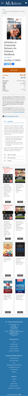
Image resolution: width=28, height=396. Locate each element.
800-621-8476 (15, 332)
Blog (14, 362)
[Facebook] (5, 64)
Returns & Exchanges (14, 348)
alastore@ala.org (14, 335)
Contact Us (14, 379)
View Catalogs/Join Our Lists (14, 367)
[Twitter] (8, 64)
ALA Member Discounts (14, 358)
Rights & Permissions (14, 385)
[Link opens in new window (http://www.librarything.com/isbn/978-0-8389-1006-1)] (8, 60)
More (8, 201)
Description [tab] (10, 121)
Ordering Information (14, 346)
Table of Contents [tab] (12, 154)
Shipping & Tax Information (14, 350)
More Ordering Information (11, 116)
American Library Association (15, 321)
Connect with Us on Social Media (14, 388)
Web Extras (14, 371)
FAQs (14, 341)
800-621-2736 (15, 330)
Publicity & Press (14, 383)
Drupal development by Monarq (13, 394)
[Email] (10, 64)
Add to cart (14, 70)
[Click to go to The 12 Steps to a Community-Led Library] (8, 249)
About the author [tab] (12, 157)
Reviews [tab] (10, 160)
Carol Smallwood (7, 57)
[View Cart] (26, 3)
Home (3, 9)
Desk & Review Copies (14, 360)
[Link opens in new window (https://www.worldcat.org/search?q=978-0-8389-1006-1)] (16, 60)
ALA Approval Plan (14, 369)
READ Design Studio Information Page (14, 365)
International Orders (14, 344)
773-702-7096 (16, 333)
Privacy (14, 381)
